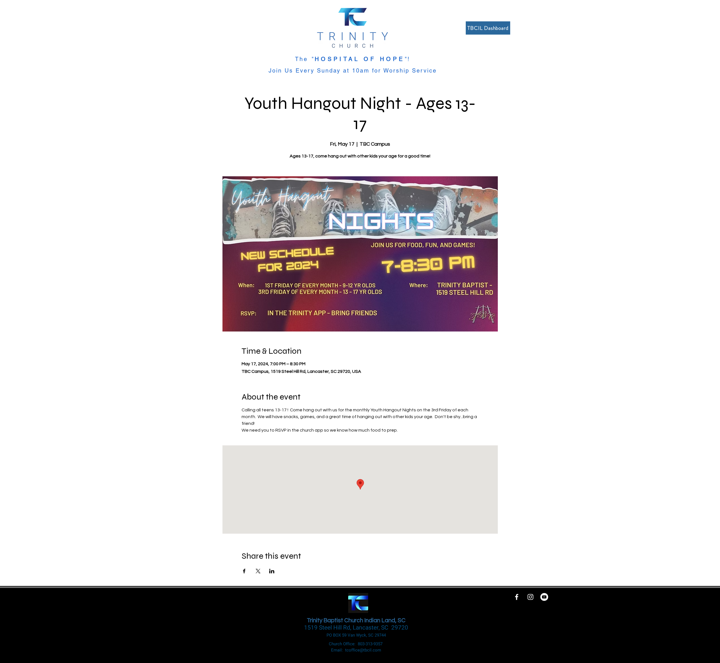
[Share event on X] (258, 571)
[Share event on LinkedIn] (271, 571)
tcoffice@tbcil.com (363, 650)
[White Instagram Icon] (530, 597)
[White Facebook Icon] (517, 597)
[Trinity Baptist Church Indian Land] (544, 597)
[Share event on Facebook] (244, 571)
